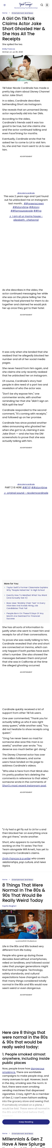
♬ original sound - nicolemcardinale (26, 493)
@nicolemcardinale (26, 193)
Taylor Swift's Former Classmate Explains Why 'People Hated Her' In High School (27, 588)
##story (34, 207)
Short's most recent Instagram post (24, 785)
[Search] (41, 5)
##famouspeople (22, 210)
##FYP (26, 487)
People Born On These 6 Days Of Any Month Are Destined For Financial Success (25, 616)
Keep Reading (26, 1122)
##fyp (37, 210)
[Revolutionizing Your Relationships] (26, 4)
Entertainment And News (22, 13)
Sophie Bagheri (9, 906)
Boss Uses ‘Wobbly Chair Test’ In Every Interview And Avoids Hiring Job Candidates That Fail (26, 606)
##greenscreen (34, 203)
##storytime (21, 207)
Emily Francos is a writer (16, 858)
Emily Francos (8, 49)
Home (4, 13)
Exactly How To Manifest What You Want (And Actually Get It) (27, 596)
